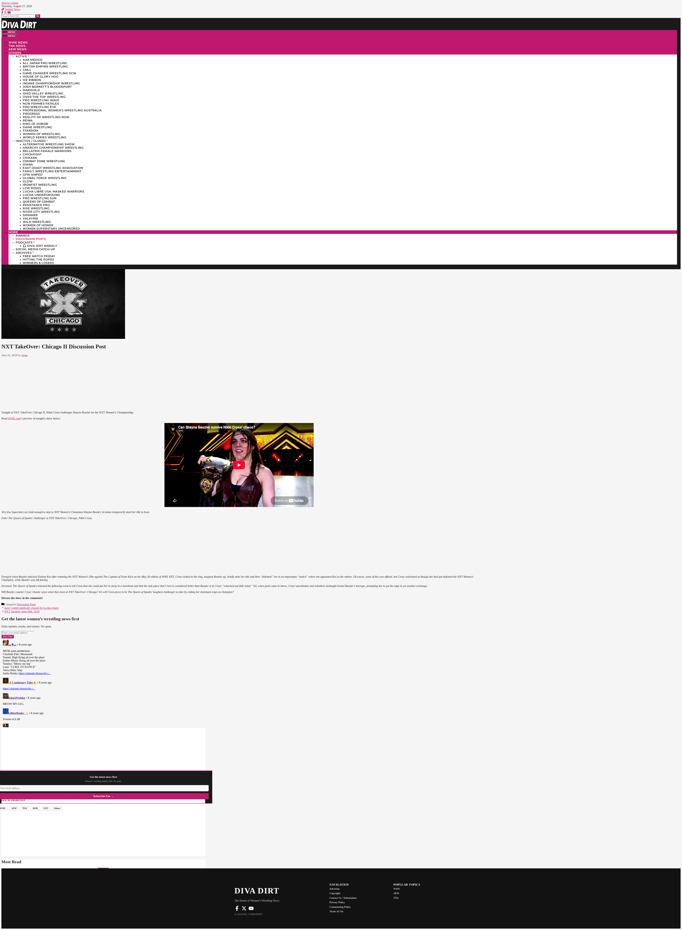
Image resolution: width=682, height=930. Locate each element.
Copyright (334, 893)
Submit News (12, 9)
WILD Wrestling (37, 222)
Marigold (31, 90)
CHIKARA (30, 157)
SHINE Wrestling (37, 127)
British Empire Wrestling (45, 66)
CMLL (27, 70)
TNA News (17, 46)
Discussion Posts (31, 239)
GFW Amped (33, 174)
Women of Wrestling (41, 134)
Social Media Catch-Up (35, 249)
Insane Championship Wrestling (51, 83)
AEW (396, 893)
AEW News (17, 49)
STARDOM (30, 130)
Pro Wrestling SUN (40, 198)
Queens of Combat (39, 201)
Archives (24, 252)
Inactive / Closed (31, 141)
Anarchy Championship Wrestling (53, 147)
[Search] (37, 16)
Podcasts (24, 242)
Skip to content (9, 2)
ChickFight (32, 154)
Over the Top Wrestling (44, 97)
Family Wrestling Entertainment (52, 171)
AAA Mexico (32, 59)
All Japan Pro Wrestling (45, 63)
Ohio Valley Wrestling (43, 93)
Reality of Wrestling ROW (46, 117)
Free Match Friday (39, 256)
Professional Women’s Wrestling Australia (62, 110)
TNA (396, 898)
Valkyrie (30, 218)
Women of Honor (38, 225)
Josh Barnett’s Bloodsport (47, 86)
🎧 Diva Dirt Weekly (40, 246)
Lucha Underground (41, 195)
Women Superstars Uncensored (51, 228)
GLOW (28, 181)
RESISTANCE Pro (36, 205)
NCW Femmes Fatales (41, 103)
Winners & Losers (38, 263)
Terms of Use (336, 911)
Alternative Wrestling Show (49, 144)
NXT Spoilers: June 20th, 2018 (21, 611)
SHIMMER (30, 215)
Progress (31, 113)
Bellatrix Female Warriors (47, 151)
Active (21, 56)
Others (15, 53)
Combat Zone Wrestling (44, 161)
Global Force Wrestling (44, 178)
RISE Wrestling (36, 208)
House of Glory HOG (40, 76)
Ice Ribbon (32, 80)
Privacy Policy (337, 902)
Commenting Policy (340, 907)
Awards (22, 235)
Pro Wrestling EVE (39, 107)
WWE (396, 889)
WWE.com (14, 418)
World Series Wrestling (44, 137)
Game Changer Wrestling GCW (49, 73)
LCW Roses (32, 188)
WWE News (18, 42)
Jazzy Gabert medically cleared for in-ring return (31, 607)
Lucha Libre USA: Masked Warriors (53, 191)
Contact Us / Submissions (343, 898)
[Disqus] (239, 682)
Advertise (334, 889)
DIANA (28, 164)
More (13, 232)
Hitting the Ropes (38, 259)
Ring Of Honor (35, 124)
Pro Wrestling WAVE (41, 100)
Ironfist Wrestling (40, 184)
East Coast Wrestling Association (53, 168)
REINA (28, 120)
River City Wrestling (41, 211)
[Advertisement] (239, 383)
